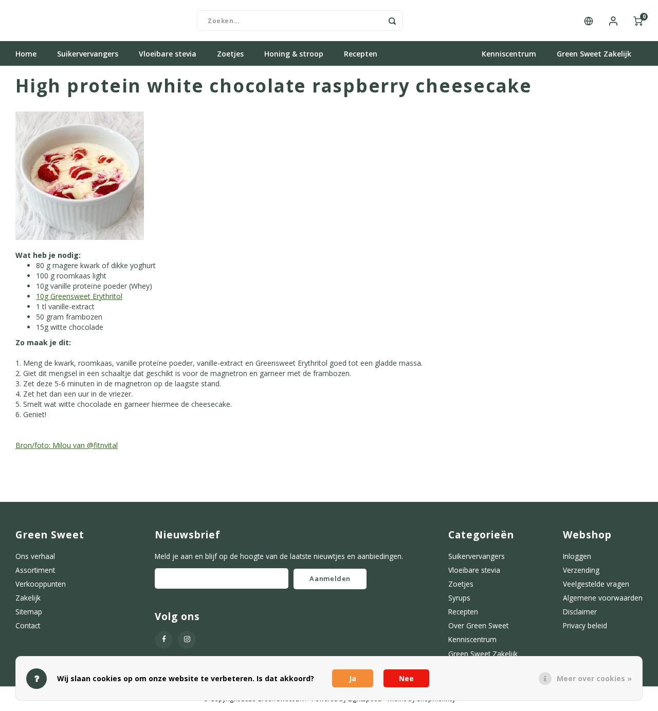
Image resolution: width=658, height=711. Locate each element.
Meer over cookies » (594, 678)
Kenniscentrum (509, 54)
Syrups (459, 598)
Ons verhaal (35, 556)
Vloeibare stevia (167, 54)
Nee (406, 678)
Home (25, 54)
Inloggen (577, 556)
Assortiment (35, 570)
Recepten (360, 54)
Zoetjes (230, 54)
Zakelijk (28, 598)
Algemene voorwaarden (603, 598)
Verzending (581, 570)
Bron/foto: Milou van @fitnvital (66, 445)
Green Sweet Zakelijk (594, 54)
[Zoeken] (392, 20)
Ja (352, 678)
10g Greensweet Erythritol (79, 296)
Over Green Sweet (429, 54)
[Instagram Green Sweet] (187, 640)
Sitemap (28, 611)
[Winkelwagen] (638, 20)
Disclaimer (580, 611)
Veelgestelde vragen (596, 584)
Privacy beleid (585, 625)
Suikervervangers (87, 54)
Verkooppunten (40, 584)
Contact (27, 625)
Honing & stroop (293, 54)
